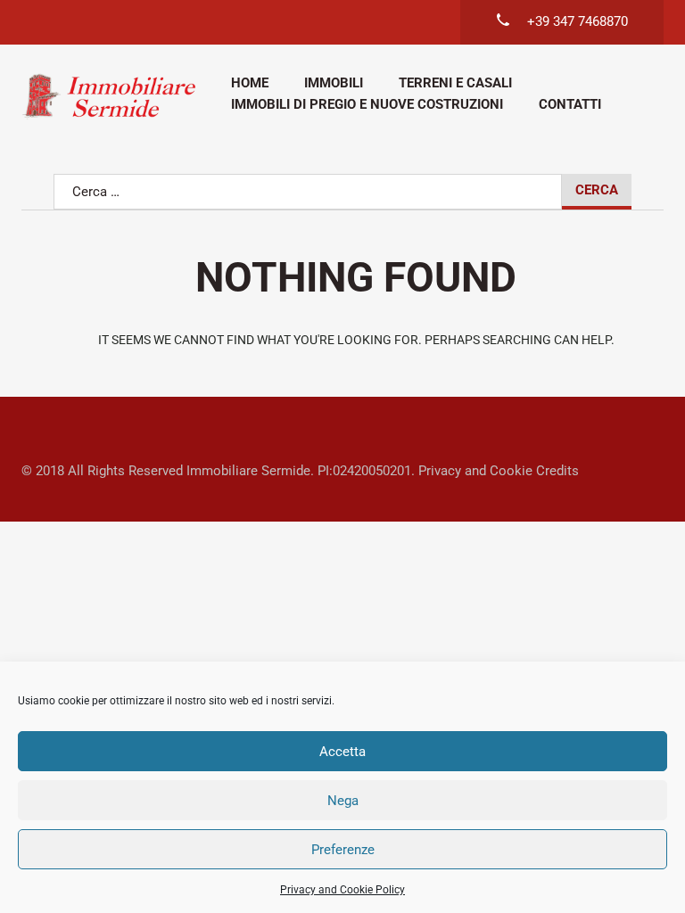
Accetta (342, 752)
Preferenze (343, 850)
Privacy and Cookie (475, 471)
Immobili (333, 83)
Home (249, 83)
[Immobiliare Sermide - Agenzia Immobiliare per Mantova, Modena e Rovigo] (108, 95)
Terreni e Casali (455, 83)
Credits (557, 471)
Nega (343, 801)
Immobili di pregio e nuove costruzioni (367, 104)
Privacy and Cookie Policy (342, 890)
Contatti (570, 104)
